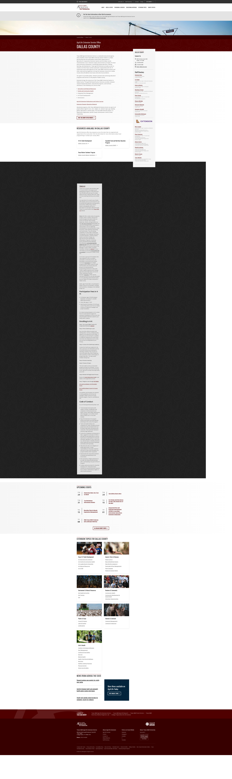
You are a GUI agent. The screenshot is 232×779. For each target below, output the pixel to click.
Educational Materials (131, 7)
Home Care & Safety (83, 668)
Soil (79, 597)
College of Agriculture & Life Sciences (121, 714)
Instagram (124, 734)
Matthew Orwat (139, 90)
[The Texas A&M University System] (144, 737)
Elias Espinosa (138, 134)
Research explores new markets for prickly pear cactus (88, 681)
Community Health (110, 593)
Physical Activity (82, 665)
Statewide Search (115, 747)
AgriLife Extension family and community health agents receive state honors (87, 690)
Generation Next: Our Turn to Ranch (91, 493)
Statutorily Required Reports (124, 748)
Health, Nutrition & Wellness (85, 659)
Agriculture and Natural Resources (87, 88)
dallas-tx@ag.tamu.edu (142, 66)
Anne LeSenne (138, 85)
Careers (104, 734)
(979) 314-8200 (83, 737)
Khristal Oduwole (139, 104)
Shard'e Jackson (139, 147)
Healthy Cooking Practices (85, 663)
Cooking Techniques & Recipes (86, 648)
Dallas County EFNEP (110, 145)
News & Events (109, 7)
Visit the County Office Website (85, 117)
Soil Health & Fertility (83, 593)
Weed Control (108, 559)
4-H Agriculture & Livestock (85, 559)
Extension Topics (142, 7)
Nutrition (80, 661)
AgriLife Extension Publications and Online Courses (90, 101)
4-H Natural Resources (84, 566)
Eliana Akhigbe (139, 101)
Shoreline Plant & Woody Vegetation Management (91, 511)
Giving (141, 1)
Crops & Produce (82, 621)
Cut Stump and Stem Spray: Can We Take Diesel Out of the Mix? (116, 501)
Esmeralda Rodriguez (140, 114)
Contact (137, 1)
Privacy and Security (90, 747)
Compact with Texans (81, 747)
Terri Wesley (138, 157)
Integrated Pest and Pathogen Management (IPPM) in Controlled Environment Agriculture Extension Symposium (115, 511)
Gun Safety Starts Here (115, 493)
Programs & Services (119, 7)
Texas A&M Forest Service (137, 713)
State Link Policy (108, 747)
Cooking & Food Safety (84, 652)
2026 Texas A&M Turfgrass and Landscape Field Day (91, 520)
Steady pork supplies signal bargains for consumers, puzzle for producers (87, 699)
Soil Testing (81, 595)
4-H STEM (80, 568)
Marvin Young (138, 154)
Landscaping (81, 625)
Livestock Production (110, 623)
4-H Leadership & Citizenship (85, 564)
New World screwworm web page (98, 18)
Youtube (124, 740)
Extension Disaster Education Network (87, 104)
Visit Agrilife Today (113, 693)
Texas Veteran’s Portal (90, 748)
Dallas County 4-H (82, 143)
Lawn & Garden (82, 623)
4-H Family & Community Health (86, 562)
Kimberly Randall (139, 109)
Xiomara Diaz (138, 75)
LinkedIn (124, 736)
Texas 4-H (82, 186)
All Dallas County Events (100, 528)
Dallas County (88, 37)
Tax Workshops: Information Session (89, 501)
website (92, 249)
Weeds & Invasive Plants (111, 570)
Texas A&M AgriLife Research (120, 713)
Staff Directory (128, 1)
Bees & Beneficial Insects (111, 562)
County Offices (151, 7)
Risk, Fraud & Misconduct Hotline (143, 747)
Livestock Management (111, 621)
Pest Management (83, 650)
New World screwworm (111, 564)
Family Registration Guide (90, 377)
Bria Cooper (138, 126)
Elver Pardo (138, 95)
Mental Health (82, 657)
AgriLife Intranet (106, 732)
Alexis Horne (138, 142)
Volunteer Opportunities (111, 599)
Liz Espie (137, 79)
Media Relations (106, 738)
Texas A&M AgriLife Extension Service (101, 713)
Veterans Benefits (124, 747)
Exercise (80, 654)
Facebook (124, 732)
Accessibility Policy (99, 747)
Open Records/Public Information (110, 748)
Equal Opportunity (99, 748)
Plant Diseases (109, 568)
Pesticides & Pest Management (113, 566)
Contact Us (105, 736)
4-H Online (96, 381)
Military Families (132, 747)
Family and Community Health (86, 91)
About (103, 7)
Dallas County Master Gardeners (86, 155)
